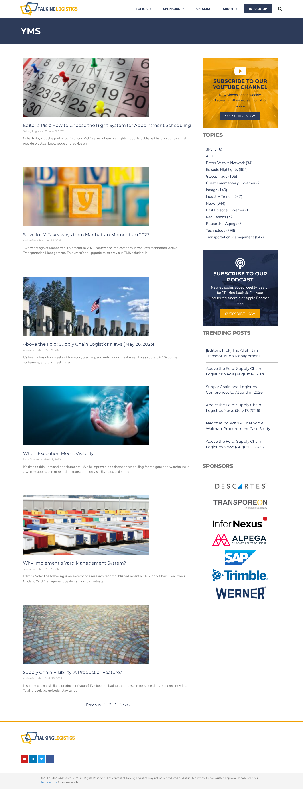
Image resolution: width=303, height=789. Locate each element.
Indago (211, 189)
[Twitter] (41, 759)
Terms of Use (49, 782)
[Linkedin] (33, 759)
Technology (215, 230)
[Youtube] (24, 759)
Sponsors (171, 9)
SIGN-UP (260, 9)
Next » (125, 704)
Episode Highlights (222, 169)
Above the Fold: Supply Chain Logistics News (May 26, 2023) (88, 344)
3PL (209, 149)
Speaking (204, 9)
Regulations (216, 217)
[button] (280, 8)
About (228, 9)
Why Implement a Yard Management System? (74, 563)
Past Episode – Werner (225, 210)
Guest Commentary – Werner (230, 183)
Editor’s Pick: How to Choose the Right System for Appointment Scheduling (107, 125)
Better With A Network (225, 162)
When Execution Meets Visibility (58, 453)
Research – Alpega (221, 223)
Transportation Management (230, 237)
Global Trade (216, 176)
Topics (142, 9)
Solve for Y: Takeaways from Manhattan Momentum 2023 (86, 234)
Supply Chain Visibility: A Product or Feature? (72, 672)
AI (207, 156)
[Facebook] (50, 759)
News (211, 203)
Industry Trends (219, 196)
